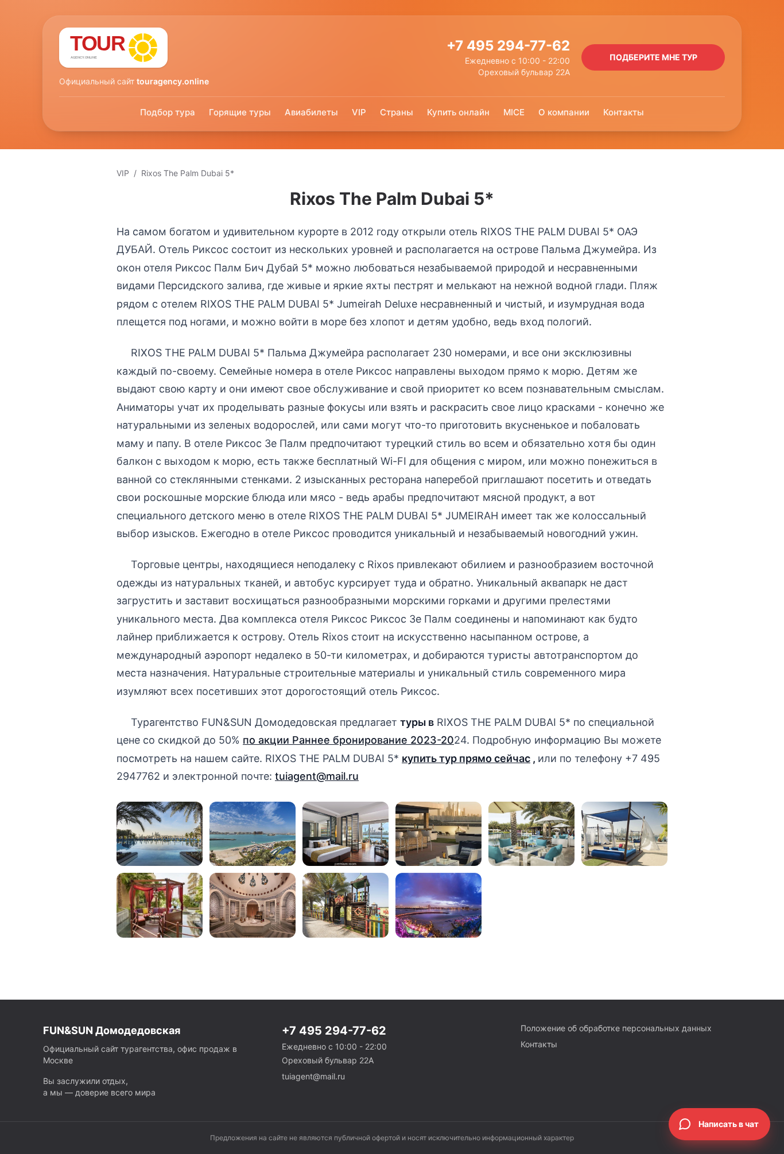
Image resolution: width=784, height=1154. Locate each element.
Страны (396, 112)
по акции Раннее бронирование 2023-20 (348, 740)
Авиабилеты (311, 112)
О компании (563, 112)
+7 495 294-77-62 (508, 45)
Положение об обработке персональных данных (616, 1028)
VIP (359, 112)
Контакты (623, 112)
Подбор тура (167, 112)
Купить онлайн (458, 112)
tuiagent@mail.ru (317, 776)
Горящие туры (240, 112)
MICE (514, 112)
